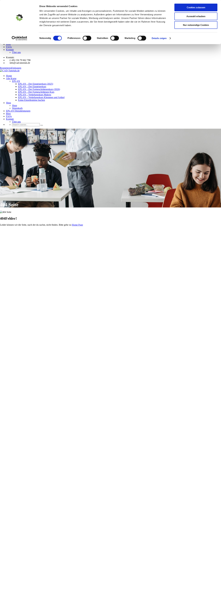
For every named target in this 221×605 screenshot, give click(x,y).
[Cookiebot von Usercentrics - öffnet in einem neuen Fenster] (19, 38)
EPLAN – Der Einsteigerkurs (32, 86)
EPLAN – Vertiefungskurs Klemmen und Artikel (41, 97)
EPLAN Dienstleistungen (18, 111)
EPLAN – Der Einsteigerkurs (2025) (35, 84)
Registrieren (5, 68)
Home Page (77, 225)
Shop (8, 102)
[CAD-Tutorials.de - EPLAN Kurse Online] (10, 70)
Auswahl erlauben (195, 16)
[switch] (87, 38)
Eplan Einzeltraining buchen (31, 100)
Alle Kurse (11, 78)
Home (9, 75)
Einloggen (16, 68)
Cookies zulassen (196, 7)
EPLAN (16, 81)
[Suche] (41, 125)
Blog (8, 44)
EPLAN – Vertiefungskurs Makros (34, 94)
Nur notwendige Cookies (196, 25)
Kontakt (10, 49)
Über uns (16, 52)
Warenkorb (17, 108)
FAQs (9, 47)
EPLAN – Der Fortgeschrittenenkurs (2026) (39, 89)
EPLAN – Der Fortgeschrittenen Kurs (36, 92)
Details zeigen (159, 38)
